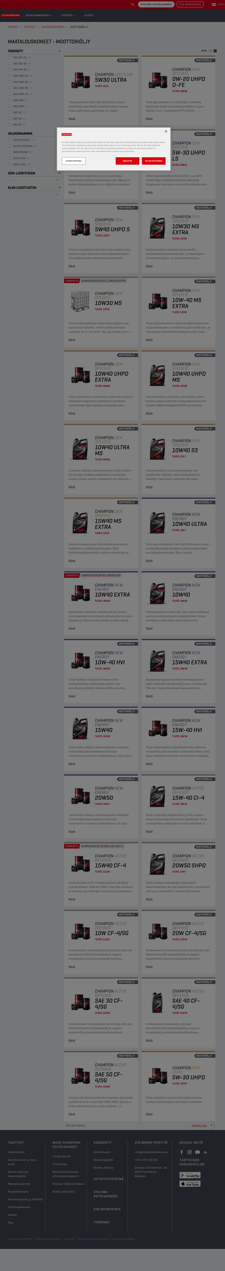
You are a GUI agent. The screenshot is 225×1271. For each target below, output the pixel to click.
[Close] (166, 131)
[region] (114, 149)
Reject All (127, 161)
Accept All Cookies (153, 161)
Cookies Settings (73, 161)
